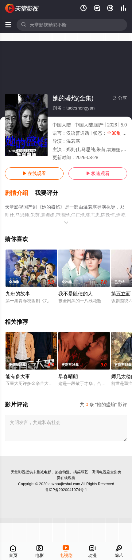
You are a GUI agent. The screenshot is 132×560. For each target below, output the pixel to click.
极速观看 (98, 173)
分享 (120, 98)
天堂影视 (18, 472)
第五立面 (121, 293)
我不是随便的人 (75, 293)
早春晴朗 (68, 376)
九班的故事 (18, 293)
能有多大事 (18, 376)
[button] (20, 193)
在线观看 (34, 173)
